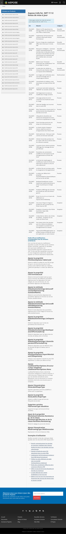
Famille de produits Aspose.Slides (11, 29)
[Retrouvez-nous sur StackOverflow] (33, 511)
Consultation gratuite (56, 519)
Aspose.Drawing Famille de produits (11, 82)
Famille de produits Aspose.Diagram (11, 38)
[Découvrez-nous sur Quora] (36, 511)
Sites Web (37, 522)
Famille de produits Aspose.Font (11, 85)
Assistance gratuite (39, 519)
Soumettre (37, 497)
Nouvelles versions (39, 517)
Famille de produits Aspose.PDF (11, 20)
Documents (4, 519)
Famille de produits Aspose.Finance (11, 79)
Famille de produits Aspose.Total (11, 14)
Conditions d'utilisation (36, 531)
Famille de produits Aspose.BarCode (11, 35)
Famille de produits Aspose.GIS (10, 59)
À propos (53, 522)
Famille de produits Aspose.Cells (11, 23)
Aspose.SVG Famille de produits (11, 76)
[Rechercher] (64, 2)
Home (3, 6)
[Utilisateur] (60, 2)
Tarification (54, 517)
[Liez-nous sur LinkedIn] (30, 511)
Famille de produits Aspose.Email (11, 26)
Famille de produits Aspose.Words (11, 17)
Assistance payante (6, 522)
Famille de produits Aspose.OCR (11, 44)
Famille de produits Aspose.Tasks (11, 41)
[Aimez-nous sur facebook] (23, 511)
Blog (19, 522)
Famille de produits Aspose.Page (11, 65)
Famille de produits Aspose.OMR (11, 73)
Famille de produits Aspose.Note (11, 47)
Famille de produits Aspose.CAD (11, 50)
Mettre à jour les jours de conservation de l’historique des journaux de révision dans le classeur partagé (42, 478)
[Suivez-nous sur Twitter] (26, 511)
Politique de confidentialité (27, 531)
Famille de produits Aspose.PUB (11, 70)
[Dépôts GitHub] (40, 511)
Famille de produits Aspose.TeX (10, 88)
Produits (20, 517)
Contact (42, 531)
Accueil (3, 517)
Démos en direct (22, 519)
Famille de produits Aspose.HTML (11, 56)
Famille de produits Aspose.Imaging (11, 32)
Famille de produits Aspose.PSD (11, 68)
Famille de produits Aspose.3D (10, 53)
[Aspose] (11, 2)
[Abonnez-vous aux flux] (43, 511)
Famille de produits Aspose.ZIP (10, 62)
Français (55, 2)
